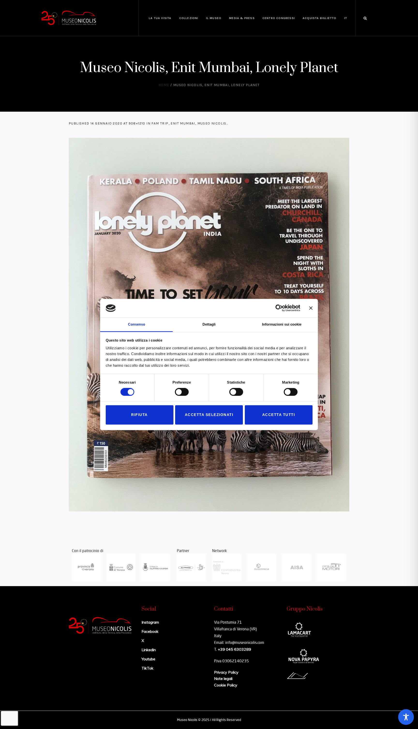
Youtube (148, 658)
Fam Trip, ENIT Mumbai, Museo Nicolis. (189, 123)
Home (163, 85)
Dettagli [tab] (209, 324)
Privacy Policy (226, 672)
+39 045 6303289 (234, 649)
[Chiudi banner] (311, 308)
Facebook (150, 631)
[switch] (182, 392)
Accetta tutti (278, 415)
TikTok (147, 668)
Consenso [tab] (136, 324)
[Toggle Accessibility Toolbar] (406, 717)
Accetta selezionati (209, 415)
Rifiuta (139, 415)
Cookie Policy (225, 685)
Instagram (150, 622)
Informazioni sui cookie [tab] (281, 324)
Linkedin (149, 649)
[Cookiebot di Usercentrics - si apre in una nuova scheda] (279, 308)
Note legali (223, 678)
